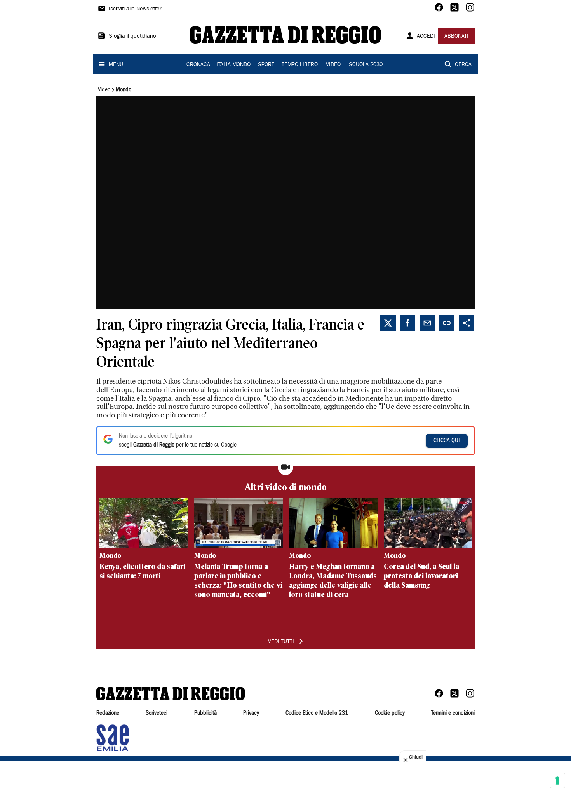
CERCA (463, 65)
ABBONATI (456, 36)
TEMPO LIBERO (300, 65)
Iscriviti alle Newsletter (135, 9)
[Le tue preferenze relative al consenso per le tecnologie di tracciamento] (557, 780)
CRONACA (198, 65)
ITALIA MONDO (233, 65)
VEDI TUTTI (281, 642)
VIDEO (333, 65)
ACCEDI (426, 36)
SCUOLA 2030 (366, 65)
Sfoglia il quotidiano (132, 36)
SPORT (266, 65)
